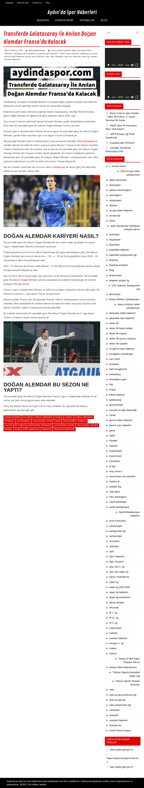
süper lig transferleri (119, 597)
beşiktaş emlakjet (118, 265)
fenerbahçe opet (117, 379)
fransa (58, 417)
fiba (111, 384)
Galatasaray (58, 167)
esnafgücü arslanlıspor (121, 354)
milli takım (114, 491)
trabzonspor (115, 628)
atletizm (113, 205)
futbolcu (9, 421)
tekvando (114, 607)
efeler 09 (113, 323)
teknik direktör (116, 602)
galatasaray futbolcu (74, 421)
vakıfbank (114, 710)
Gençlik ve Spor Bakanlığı (123, 410)
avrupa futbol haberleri (61, 50)
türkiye (112, 653)
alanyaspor (115, 185)
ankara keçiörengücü (120, 190)
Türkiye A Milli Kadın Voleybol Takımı (129, 660)
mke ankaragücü (118, 496)
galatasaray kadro (64, 425)
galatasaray (85, 53)
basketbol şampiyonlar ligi (123, 255)
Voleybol (113, 715)
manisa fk (114, 481)
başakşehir (115, 239)
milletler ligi (115, 486)
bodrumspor (115, 275)
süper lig (85, 56)
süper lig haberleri (118, 592)
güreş (112, 430)
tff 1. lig (113, 612)
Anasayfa (9, 3)
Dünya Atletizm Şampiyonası (124, 299)
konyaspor (114, 461)
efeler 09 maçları (118, 333)
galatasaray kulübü (87, 425)
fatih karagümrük (118, 369)
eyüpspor (114, 364)
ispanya (113, 445)
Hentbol (113, 440)
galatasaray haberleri (39, 425)
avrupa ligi (114, 215)
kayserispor (115, 456)
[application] (122, 58)
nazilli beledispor (118, 502)
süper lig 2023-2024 (119, 587)
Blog (48, 3)
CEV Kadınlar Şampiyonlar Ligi (126, 287)
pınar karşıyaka (117, 520)
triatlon (112, 648)
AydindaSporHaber (36, 50)
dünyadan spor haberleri (24, 53)
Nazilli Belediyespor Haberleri (129, 514)
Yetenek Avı (37, 3)
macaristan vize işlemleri (122, 476)
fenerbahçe (115, 374)
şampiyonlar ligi (117, 531)
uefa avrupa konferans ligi (122, 695)
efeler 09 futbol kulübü (120, 328)
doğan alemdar (13, 417)
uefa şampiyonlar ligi (120, 705)
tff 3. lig (113, 623)
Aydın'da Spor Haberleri (72, 12)
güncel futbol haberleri (14, 56)
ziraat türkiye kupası (120, 730)
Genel (94, 53)
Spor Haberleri (56, 56)
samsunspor (115, 536)
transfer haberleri (12, 59)
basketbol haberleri (119, 249)
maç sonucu (115, 471)
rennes (8, 429)
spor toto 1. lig (116, 566)
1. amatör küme (117, 166)
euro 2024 (114, 359)
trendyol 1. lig (116, 643)
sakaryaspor (115, 526)
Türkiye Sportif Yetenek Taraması (127, 683)
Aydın (112, 220)
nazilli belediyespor (119, 507)
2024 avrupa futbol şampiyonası (130, 173)
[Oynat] (108, 65)
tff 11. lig (113, 617)
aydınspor (114, 234)
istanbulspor (115, 451)
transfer (93, 56)
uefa (111, 689)
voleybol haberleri (118, 720)
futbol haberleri (72, 53)
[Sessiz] (132, 65)
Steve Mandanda (85, 141)
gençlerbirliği (116, 405)
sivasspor (114, 541)
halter (112, 435)
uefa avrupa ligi (117, 700)
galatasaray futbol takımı (46, 421)
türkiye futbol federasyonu (123, 667)
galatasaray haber (15, 425)
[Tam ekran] (136, 65)
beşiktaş (113, 260)
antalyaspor (115, 200)
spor (47, 56)
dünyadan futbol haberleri (122, 313)
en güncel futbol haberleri (37, 417)
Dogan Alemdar (29, 280)
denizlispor (115, 294)
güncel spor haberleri (34, 56)
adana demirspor (118, 180)
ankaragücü (115, 195)
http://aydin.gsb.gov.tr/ (121, 749)
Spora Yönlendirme (119, 577)
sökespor (114, 546)
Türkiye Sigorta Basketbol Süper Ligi (126, 674)
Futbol (62, 53)
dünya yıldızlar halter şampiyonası (129, 306)
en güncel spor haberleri (47, 53)
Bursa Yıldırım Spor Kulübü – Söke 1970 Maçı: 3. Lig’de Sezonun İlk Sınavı (122, 117)
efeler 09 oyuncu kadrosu (122, 338)
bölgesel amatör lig (119, 280)
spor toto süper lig (72, 56)
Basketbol (114, 244)
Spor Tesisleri (116, 561)
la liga (112, 466)
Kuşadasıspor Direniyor (122, 142)
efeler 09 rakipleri (118, 343)
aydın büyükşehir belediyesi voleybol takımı (125, 228)
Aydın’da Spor (23, 3)
